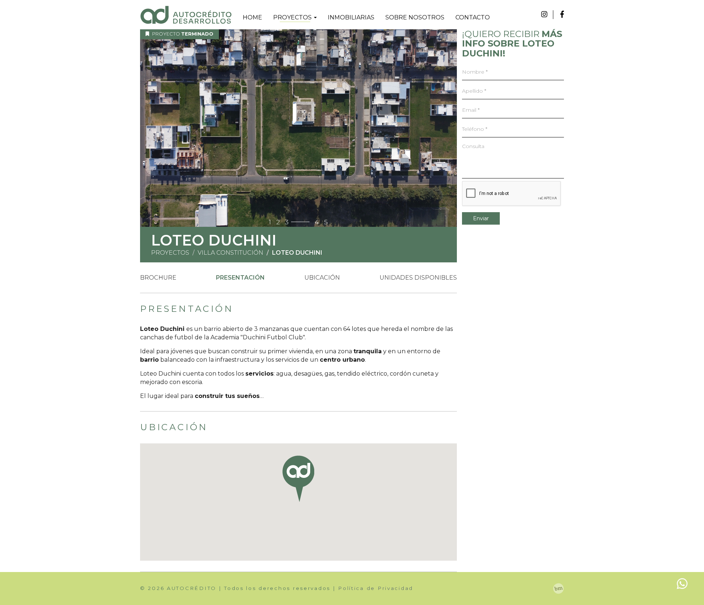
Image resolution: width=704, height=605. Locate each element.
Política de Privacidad (375, 588)
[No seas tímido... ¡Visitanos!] (558, 588)
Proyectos (170, 252)
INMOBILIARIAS (351, 17)
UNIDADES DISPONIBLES (418, 277)
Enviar (481, 218)
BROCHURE (158, 277)
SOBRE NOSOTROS (414, 17)
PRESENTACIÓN (240, 277)
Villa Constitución (230, 252)
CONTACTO (472, 17)
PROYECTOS (293, 17)
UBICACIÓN (322, 277)
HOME (252, 17)
